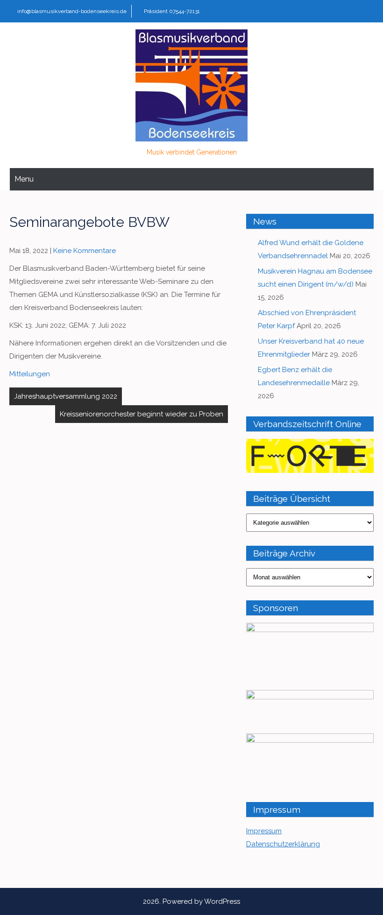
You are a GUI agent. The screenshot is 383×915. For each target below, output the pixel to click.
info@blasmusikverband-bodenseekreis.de (72, 11)
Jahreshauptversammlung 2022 (65, 396)
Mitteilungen (29, 374)
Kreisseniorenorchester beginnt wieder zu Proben (141, 414)
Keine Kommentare (84, 250)
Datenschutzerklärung (283, 844)
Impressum (264, 831)
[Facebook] (365, 11)
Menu (24, 179)
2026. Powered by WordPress (191, 901)
